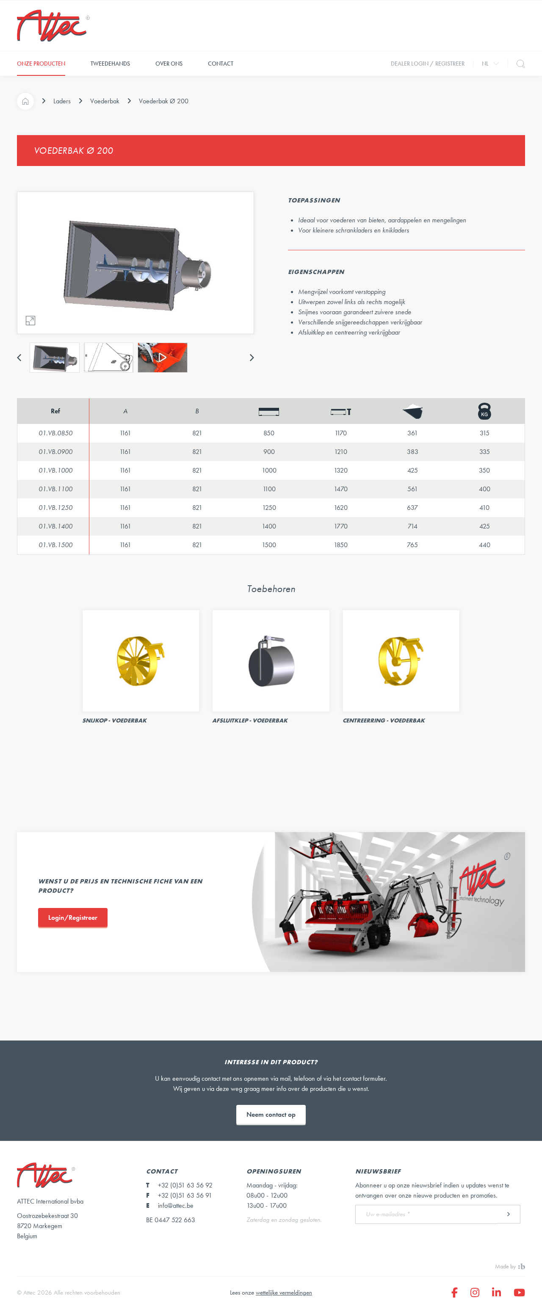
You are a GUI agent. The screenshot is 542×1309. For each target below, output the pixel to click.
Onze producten (41, 63)
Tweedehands (110, 63)
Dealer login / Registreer (428, 63)
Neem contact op (271, 1114)
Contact (220, 63)
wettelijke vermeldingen (284, 1292)
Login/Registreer (72, 917)
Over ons (169, 63)
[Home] (25, 101)
